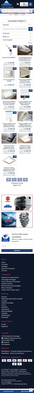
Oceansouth (5, 309)
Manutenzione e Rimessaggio (11, 286)
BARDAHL (4, 307)
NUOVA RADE (5, 315)
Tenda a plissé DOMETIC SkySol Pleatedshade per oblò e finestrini (9, 103)
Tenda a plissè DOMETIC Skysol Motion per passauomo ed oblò (25, 81)
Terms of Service (11, 375)
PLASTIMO (4, 317)
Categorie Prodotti (17, 21)
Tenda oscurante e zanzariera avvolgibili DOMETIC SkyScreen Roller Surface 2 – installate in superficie (9, 169)
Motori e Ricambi (6, 288)
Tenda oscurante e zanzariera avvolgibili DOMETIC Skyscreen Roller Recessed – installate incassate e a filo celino (25, 147)
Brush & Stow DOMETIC (9, 57)
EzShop (9, 382)
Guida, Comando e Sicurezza (10, 281)
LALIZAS (4, 301)
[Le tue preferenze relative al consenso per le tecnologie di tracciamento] (31, 390)
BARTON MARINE (6, 311)
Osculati (4, 297)
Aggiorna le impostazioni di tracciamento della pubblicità (15, 372)
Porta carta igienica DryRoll (9, 80)
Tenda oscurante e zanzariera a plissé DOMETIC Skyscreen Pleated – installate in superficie (9, 147)
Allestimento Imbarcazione (10, 277)
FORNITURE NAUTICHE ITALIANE (11, 299)
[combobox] (17, 11)
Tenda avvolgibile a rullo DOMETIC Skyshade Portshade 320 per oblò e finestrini (25, 125)
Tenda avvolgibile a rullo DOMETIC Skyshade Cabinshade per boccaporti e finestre (25, 103)
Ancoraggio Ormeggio (8, 279)
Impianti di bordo (6, 284)
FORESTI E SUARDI (7, 303)
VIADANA (4, 313)
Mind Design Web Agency (21, 383)
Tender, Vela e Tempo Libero (10, 290)
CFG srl (3, 305)
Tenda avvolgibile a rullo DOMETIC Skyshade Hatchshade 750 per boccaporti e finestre (9, 125)
